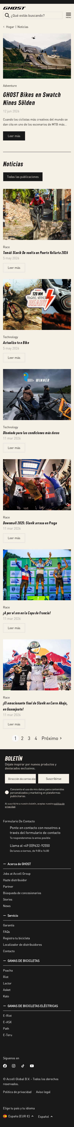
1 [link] (15, 738)
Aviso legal (43, 1092)
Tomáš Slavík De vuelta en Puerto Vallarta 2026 (35, 252)
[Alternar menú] (68, 15)
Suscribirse (53, 779)
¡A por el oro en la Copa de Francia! (27, 612)
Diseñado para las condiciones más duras (31, 432)
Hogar (10, 27)
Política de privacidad (17, 1092)
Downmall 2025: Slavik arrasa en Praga (30, 522)
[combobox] (32, 15)
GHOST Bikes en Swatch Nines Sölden (32, 98)
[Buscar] (7, 15)
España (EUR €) (19, 1116)
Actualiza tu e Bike (16, 342)
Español (43, 1116)
